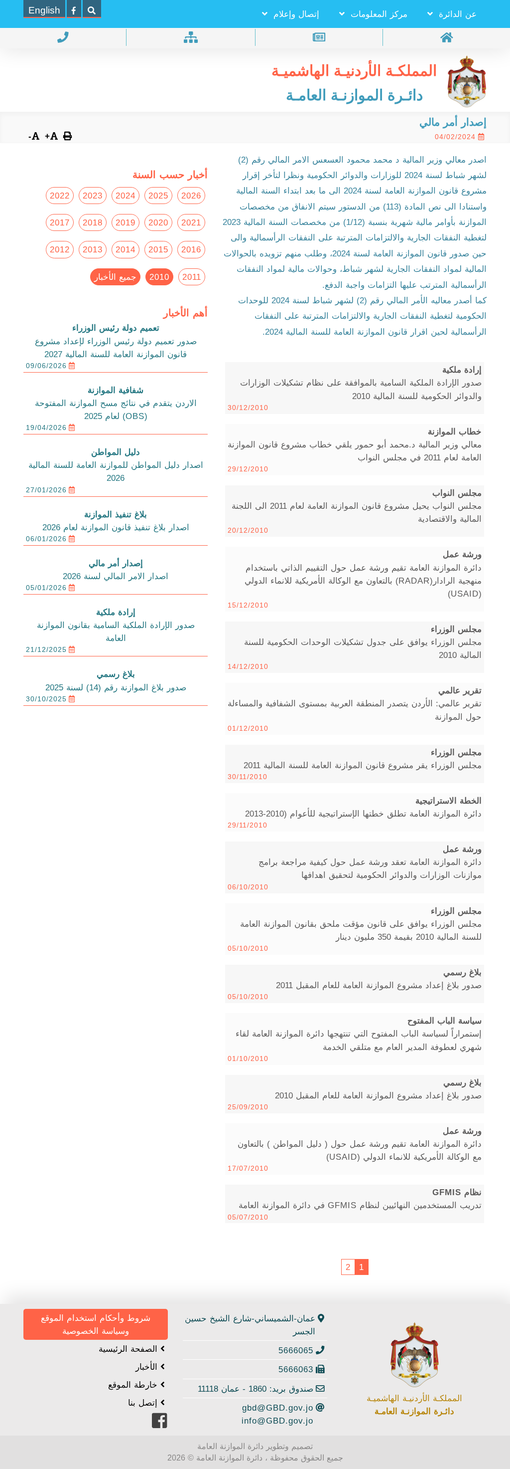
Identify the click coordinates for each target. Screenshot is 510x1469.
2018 (93, 222)
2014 (125, 249)
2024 (125, 196)
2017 (60, 222)
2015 (158, 249)
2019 (125, 222)
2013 (93, 249)
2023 (93, 196)
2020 (158, 222)
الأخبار (147, 1367)
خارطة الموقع (134, 1385)
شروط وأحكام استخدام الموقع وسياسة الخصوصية (95, 1324)
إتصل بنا (144, 1403)
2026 (191, 196)
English (44, 10)
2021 (191, 222)
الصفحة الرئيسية (129, 1349)
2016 (191, 249)
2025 (158, 196)
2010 (159, 277)
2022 (60, 196)
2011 (191, 277)
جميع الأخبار (115, 277)
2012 (60, 249)
